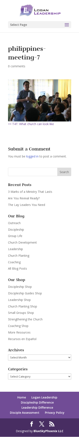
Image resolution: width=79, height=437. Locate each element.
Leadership (15, 249)
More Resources (19, 332)
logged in (32, 156)
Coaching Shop (18, 326)
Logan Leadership (44, 397)
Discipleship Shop (20, 287)
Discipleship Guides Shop (25, 293)
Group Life (15, 236)
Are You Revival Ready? (24, 198)
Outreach (14, 223)
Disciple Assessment (24, 413)
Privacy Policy (54, 413)
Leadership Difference (37, 407)
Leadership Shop (19, 300)
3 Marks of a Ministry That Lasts (30, 192)
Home (21, 397)
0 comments (16, 66)
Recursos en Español (22, 339)
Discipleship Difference (37, 402)
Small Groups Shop (21, 313)
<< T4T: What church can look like (31, 124)
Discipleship (16, 229)
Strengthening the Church (25, 319)
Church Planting (18, 256)
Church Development (22, 242)
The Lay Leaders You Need (26, 205)
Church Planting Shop (22, 306)
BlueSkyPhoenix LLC (48, 431)
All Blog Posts (17, 268)
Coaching (14, 262)
